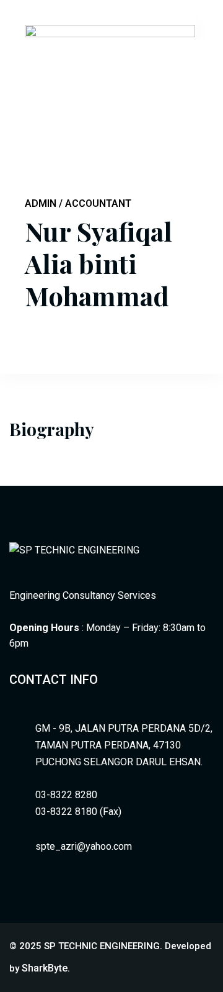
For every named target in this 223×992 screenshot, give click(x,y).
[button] (206, 27)
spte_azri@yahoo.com (83, 846)
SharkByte (45, 968)
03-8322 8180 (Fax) (78, 811)
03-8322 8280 (66, 795)
